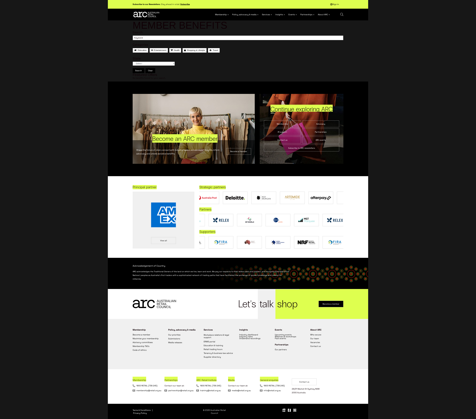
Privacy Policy (140, 413)
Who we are (315, 334)
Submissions (174, 338)
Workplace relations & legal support (216, 336)
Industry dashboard (248, 334)
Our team (314, 338)
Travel (215, 50)
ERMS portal (209, 341)
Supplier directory (212, 357)
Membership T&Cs (141, 346)
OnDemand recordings (249, 338)
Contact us (315, 346)
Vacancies (315, 342)
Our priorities (174, 335)
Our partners (281, 349)
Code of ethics (140, 350)
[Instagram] (294, 410)
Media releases (175, 342)
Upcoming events (283, 334)
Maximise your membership (146, 338)
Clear (150, 70)
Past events (280, 338)
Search (138, 70)
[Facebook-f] (289, 410)
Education (142, 50)
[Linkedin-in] (283, 410)
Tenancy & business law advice (218, 353)
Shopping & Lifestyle (195, 50)
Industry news (246, 336)
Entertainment (159, 50)
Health (176, 50)
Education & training (213, 345)
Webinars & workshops (285, 336)
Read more (212, 3)
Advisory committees (143, 342)
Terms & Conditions (142, 410)
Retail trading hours (213, 349)
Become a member (141, 334)
